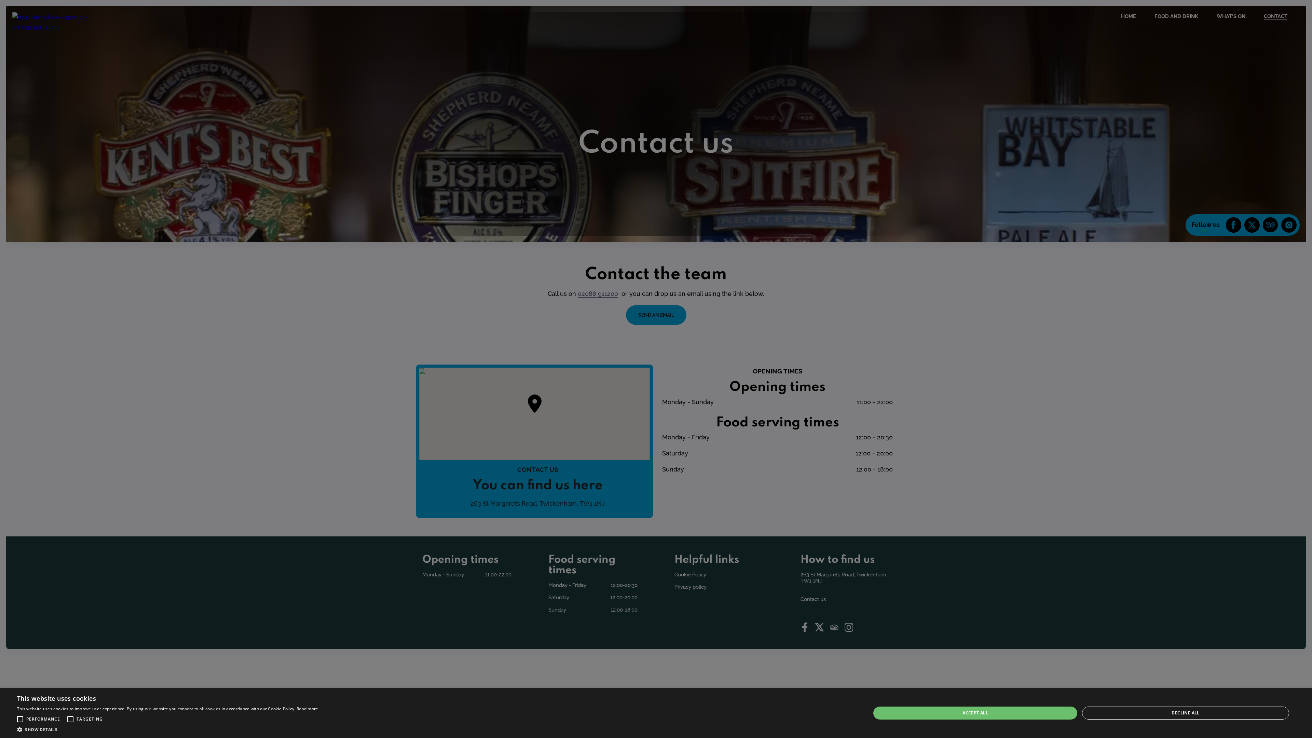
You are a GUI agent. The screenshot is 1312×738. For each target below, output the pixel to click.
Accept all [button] (975, 713)
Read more (307, 709)
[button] (20, 719)
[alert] (656, 713)
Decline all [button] (1185, 713)
